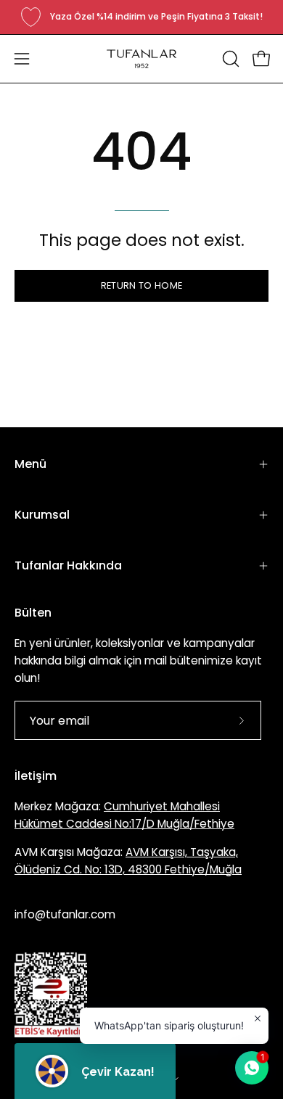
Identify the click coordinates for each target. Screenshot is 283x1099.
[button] (229, 59)
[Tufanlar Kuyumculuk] (141, 59)
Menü (30, 464)
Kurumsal (42, 514)
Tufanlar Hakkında (68, 565)
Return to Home (141, 285)
